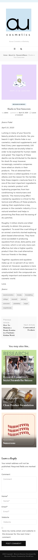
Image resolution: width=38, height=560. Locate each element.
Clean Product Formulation (18, 405)
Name (5, 496)
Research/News (19, 104)
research (14, 299)
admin (6, 113)
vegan (26, 303)
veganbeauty (7, 308)
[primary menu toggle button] (15, 48)
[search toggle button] (21, 49)
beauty (19, 295)
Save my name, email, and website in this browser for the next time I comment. (18, 534)
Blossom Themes (10, 556)
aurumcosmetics (8, 295)
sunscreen (6, 303)
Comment (6, 474)
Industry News (23, 398)
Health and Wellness (10, 398)
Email (5, 507)
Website (5, 517)
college (5, 299)
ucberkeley (16, 303)
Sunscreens (9, 443)
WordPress (29, 556)
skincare (23, 299)
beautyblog (29, 295)
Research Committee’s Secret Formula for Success (17, 378)
